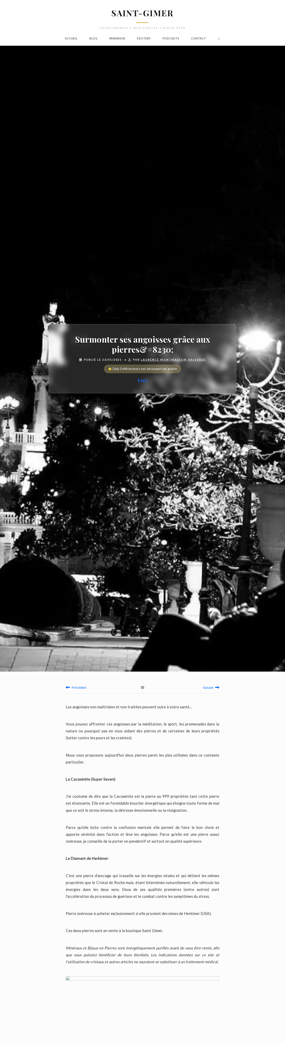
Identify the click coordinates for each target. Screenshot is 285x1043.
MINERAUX (117, 38)
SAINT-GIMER (142, 12)
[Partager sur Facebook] (139, 380)
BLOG (93, 38)
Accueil (71, 38)
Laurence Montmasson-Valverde (173, 359)
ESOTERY (144, 38)
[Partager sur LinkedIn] (142, 380)
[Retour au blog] (142, 687)
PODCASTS (171, 38)
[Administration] (219, 38)
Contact (198, 38)
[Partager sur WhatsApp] (146, 380)
